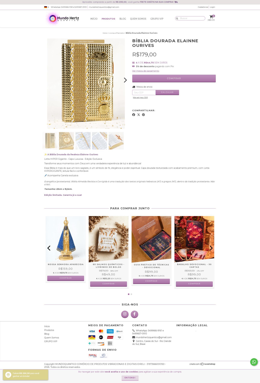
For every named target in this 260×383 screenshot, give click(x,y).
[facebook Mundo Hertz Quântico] (134, 314)
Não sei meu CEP (140, 97)
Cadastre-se (203, 7)
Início (94, 18)
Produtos (108, 18)
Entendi (130, 378)
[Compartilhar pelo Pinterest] (143, 114)
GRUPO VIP (156, 18)
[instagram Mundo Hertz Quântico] (125, 314)
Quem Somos (138, 18)
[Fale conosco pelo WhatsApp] (254, 362)
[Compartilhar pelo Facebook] (133, 114)
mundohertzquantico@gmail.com (104, 7)
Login (212, 7)
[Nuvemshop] (202, 365)
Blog (122, 18)
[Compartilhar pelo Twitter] (138, 114)
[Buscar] (176, 18)
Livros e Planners (116, 33)
